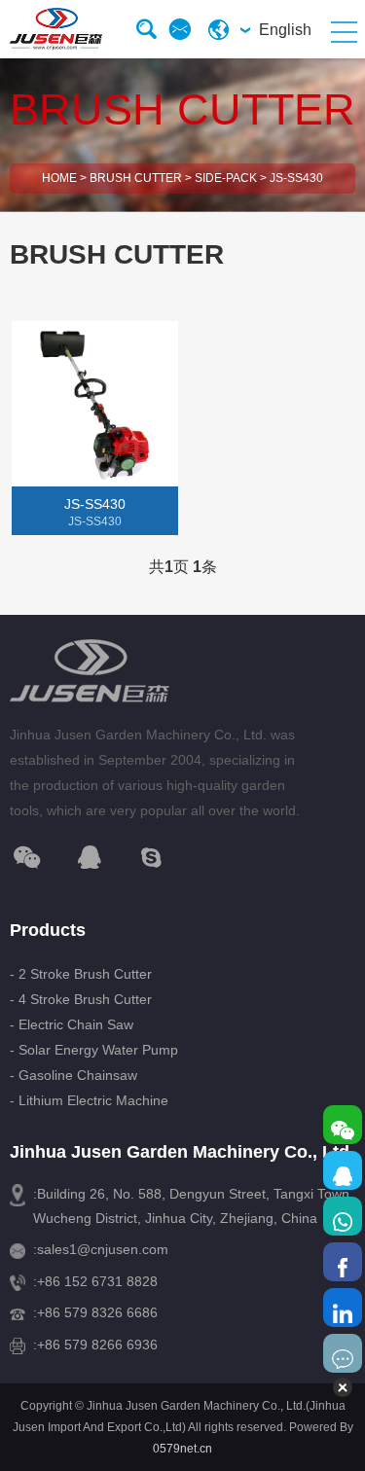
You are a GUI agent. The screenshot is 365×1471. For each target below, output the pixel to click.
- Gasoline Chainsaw (73, 1075)
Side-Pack (226, 178)
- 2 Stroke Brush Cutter (81, 974)
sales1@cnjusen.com (102, 1249)
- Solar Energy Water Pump (94, 1050)
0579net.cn (182, 1448)
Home (59, 178)
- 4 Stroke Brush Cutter (81, 999)
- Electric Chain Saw (71, 1024)
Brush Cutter (136, 178)
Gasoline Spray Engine (90, 594)
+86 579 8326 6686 (97, 1312)
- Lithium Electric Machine (89, 1100)
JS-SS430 (296, 178)
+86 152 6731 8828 (97, 1281)
